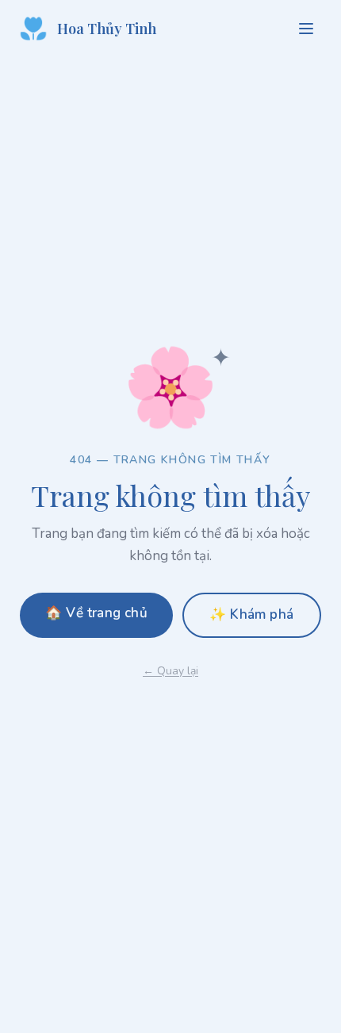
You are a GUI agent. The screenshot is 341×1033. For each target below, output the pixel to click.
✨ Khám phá (251, 614)
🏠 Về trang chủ (96, 613)
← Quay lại (170, 670)
